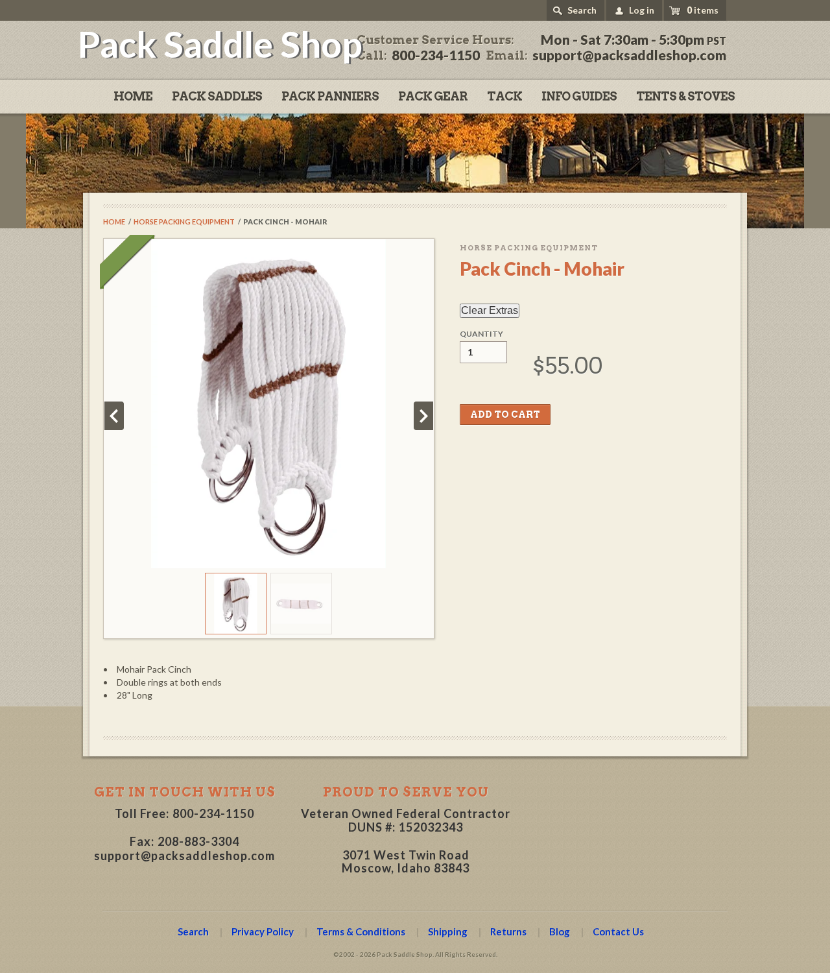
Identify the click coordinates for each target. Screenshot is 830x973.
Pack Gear (433, 96)
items (702, 10)
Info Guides (579, 96)
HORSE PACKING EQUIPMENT (184, 221)
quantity (481, 334)
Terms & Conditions (360, 931)
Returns (508, 931)
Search (582, 10)
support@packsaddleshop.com (184, 855)
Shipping (448, 931)
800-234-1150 (213, 813)
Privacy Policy (262, 931)
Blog (559, 931)
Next (423, 416)
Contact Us (618, 931)
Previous (114, 416)
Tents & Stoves (685, 96)
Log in (641, 10)
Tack (504, 96)
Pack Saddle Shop (220, 44)
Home (132, 96)
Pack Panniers (330, 96)
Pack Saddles (217, 96)
